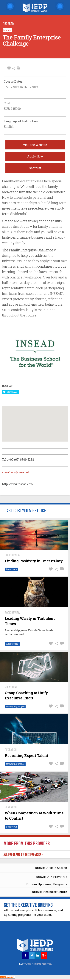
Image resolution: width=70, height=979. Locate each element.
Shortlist (35, 168)
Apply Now (35, 156)
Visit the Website (35, 145)
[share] (13, 68)
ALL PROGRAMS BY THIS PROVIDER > (23, 854)
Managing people (15, 706)
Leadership (12, 643)
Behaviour (11, 569)
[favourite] (9, 68)
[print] (18, 68)
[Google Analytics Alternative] (7, 977)
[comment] (61, 569)
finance (7, 30)
